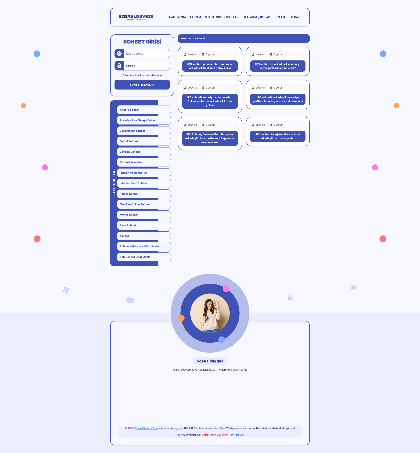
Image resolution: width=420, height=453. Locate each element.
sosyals (192, 54)
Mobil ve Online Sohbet (135, 204)
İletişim (195, 17)
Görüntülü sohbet (131, 162)
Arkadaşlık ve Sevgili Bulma (138, 120)
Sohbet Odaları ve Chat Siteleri (140, 246)
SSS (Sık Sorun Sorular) (222, 17)
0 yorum (210, 54)
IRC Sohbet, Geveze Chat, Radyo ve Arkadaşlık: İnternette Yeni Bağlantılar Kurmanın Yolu (210, 138)
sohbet (124, 236)
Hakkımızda (177, 17)
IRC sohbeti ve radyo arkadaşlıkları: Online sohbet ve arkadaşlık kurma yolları (210, 101)
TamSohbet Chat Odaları (136, 257)
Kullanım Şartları (256, 17)
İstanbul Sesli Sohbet (133, 183)
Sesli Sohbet (128, 225)
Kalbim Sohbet (129, 193)
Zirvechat (222, 435)
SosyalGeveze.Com (146, 428)
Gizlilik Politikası (287, 17)
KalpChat (207, 435)
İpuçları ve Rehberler (133, 172)
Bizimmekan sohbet (132, 130)
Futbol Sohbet (129, 141)
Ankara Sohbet (129, 109)
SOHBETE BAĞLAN (142, 84)
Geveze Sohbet (130, 151)
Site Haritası (237, 435)
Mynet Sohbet (129, 214)
